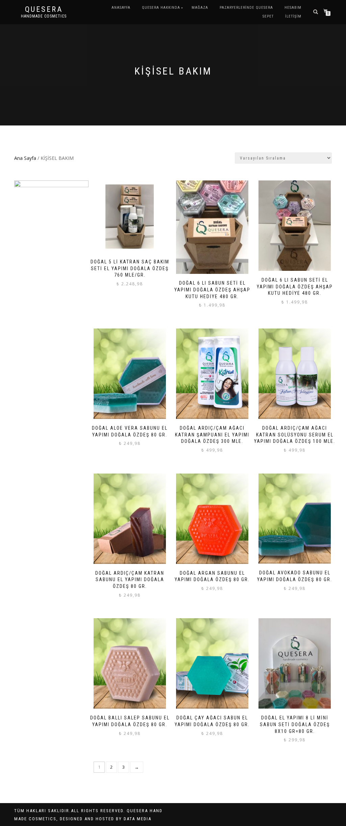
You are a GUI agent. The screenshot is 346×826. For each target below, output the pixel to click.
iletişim (293, 16)
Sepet (268, 16)
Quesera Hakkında (161, 7)
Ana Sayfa (25, 158)
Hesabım (293, 7)
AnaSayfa (121, 7)
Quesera (44, 9)
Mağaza (200, 7)
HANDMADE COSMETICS (44, 16)
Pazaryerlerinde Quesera (246, 7)
